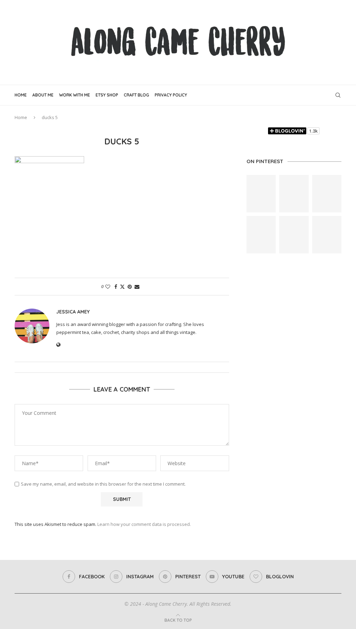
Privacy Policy (171, 95)
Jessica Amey (73, 312)
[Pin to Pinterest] (130, 286)
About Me (43, 95)
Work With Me (74, 95)
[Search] (337, 95)
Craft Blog (136, 95)
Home (21, 95)
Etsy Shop (107, 95)
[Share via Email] (137, 286)
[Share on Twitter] (122, 286)
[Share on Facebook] (115, 286)
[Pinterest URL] (261, 193)
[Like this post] (107, 286)
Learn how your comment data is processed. (144, 524)
